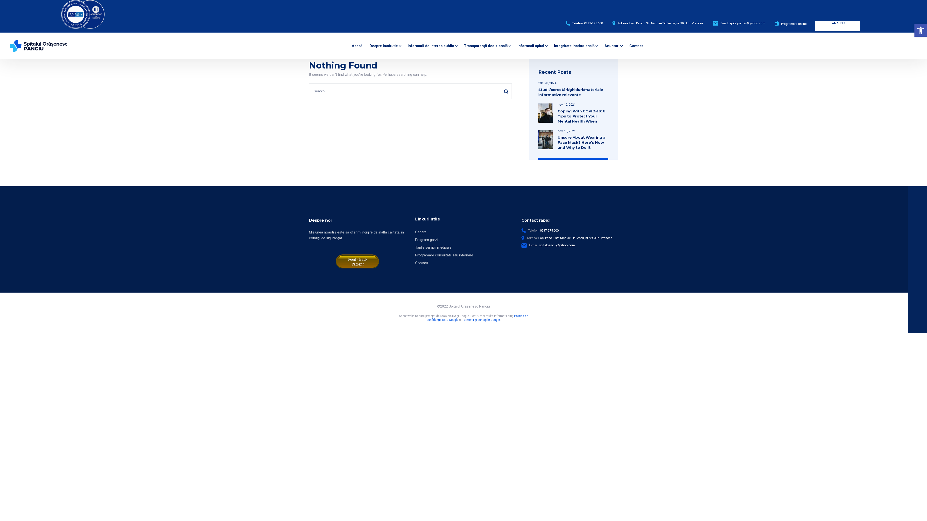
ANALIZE (838, 23)
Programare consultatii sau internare (444, 255)
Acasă (357, 46)
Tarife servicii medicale (433, 247)
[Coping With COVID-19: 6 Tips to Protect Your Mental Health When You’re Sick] (545, 106)
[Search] (506, 91)
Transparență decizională (486, 46)
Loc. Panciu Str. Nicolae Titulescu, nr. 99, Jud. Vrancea (575, 238)
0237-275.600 (593, 23)
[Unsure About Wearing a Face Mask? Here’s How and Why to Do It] (545, 133)
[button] (920, 30)
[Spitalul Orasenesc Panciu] (38, 46)
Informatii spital (531, 46)
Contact (636, 46)
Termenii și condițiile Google (481, 320)
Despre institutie (384, 46)
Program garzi (426, 240)
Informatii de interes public (431, 46)
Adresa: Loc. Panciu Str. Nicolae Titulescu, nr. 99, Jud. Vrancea (660, 23)
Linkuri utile (427, 219)
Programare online (794, 24)
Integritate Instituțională (574, 46)
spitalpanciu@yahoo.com (747, 23)
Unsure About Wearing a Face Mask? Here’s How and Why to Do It (581, 142)
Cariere (421, 232)
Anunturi (611, 46)
